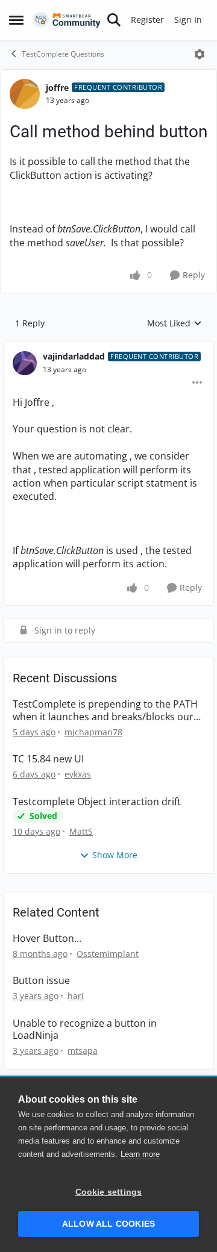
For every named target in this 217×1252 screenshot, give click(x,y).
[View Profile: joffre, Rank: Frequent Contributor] (25, 94)
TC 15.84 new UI (48, 759)
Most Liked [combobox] (174, 323)
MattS (81, 831)
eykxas (77, 774)
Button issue (41, 980)
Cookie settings (108, 1192)
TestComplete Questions (63, 54)
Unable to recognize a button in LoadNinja (85, 1029)
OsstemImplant (108, 953)
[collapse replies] (108, 347)
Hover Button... (47, 938)
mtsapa (83, 1050)
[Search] (114, 20)
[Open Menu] (199, 54)
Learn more (140, 1154)
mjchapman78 (93, 732)
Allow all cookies (108, 1224)
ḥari (76, 995)
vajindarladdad (74, 356)
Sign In (188, 19)
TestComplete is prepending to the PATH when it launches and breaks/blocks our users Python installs (105, 710)
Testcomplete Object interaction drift (97, 802)
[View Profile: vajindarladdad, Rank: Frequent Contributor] (25, 363)
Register (147, 19)
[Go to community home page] (67, 20)
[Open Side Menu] (16, 20)
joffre (57, 87)
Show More (114, 855)
